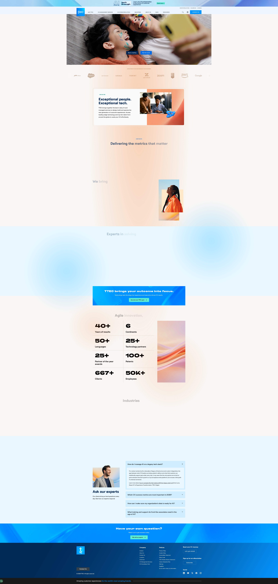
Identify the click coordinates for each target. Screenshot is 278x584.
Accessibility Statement (165, 555)
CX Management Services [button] (105, 12)
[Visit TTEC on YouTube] (188, 573)
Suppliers (161, 566)
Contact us (195, 12)
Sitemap (161, 564)
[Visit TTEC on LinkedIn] (184, 573)
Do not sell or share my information (167, 568)
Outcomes (142, 559)
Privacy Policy (162, 550)
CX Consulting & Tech (145, 564)
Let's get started (190, 551)
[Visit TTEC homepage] (81, 550)
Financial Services (123, 422)
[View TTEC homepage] (81, 12)
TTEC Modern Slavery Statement (167, 559)
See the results (146, 53)
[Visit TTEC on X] (192, 573)
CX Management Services (146, 562)
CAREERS (199, 8)
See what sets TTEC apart (137, 300)
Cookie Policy (162, 553)
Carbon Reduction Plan (164, 562)
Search (182, 12)
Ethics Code (162, 557)
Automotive (101, 421)
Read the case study (106, 165)
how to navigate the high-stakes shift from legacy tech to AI (156, 483)
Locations (142, 557)
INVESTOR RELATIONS (184, 8)
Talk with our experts (137, 537)
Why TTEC (90, 12)
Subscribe (189, 563)
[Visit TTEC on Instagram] (200, 573)
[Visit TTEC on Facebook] (196, 573)
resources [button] (166, 12)
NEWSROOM (193, 8)
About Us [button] (148, 12)
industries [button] (138, 12)
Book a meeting (132, 53)
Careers (141, 550)
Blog (157, 12)
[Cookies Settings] (1, 581)
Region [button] (187, 12)
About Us (142, 553)
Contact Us (83, 569)
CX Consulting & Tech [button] (123, 12)
